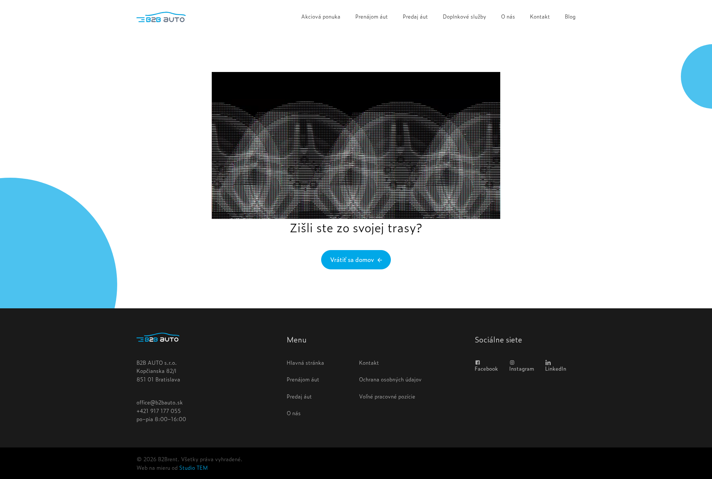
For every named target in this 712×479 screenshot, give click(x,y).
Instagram (521, 367)
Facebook (486, 367)
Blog (570, 16)
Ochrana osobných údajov (390, 379)
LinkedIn (555, 367)
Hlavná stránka (305, 362)
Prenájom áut (371, 16)
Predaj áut (415, 16)
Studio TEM (193, 467)
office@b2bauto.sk (159, 402)
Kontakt (540, 16)
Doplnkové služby (464, 16)
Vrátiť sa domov (353, 259)
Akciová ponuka (320, 16)
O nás (508, 16)
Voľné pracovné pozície (387, 396)
